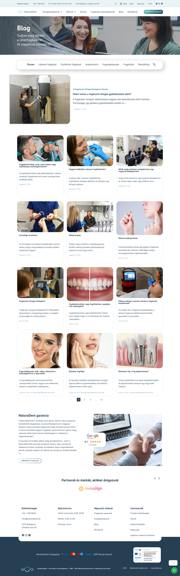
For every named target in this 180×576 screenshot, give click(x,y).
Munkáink (132, 11)
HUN (125, 4)
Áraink (83, 11)
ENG (131, 4)
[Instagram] (159, 4)
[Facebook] (162, 4)
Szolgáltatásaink (51, 11)
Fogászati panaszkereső (103, 11)
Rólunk (69, 11)
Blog (121, 11)
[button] (155, 478)
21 (101, 399)
